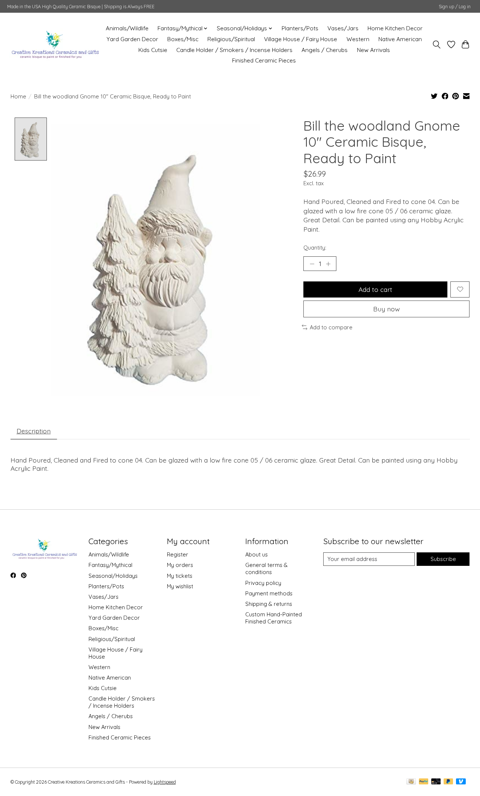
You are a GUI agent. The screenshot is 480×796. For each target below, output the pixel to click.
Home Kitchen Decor (395, 28)
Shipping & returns (268, 603)
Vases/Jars (342, 28)
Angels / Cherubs (325, 50)
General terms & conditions (266, 568)
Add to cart (375, 289)
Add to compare (331, 327)
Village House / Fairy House (300, 39)
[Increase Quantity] (328, 264)
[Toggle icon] (436, 44)
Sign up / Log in (455, 6)
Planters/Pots (300, 28)
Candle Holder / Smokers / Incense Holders (234, 50)
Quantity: (314, 247)
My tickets (179, 575)
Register (177, 554)
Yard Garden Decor (132, 39)
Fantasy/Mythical (110, 564)
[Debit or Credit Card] (436, 782)
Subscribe (443, 558)
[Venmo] (461, 782)
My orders (180, 564)
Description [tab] (33, 431)
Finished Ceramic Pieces (264, 60)
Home (18, 96)
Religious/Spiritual (231, 39)
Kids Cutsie (152, 50)
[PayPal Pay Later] (448, 782)
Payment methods (268, 593)
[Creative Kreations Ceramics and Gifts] (55, 44)
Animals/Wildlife (127, 28)
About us (256, 554)
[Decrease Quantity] (312, 264)
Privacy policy (263, 582)
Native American (400, 39)
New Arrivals (373, 50)
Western (357, 39)
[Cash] (411, 782)
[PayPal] (424, 782)
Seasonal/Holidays (113, 575)
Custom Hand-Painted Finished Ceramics (273, 618)
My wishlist (180, 586)
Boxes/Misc (182, 39)
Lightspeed (165, 782)
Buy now (386, 309)
